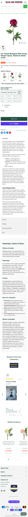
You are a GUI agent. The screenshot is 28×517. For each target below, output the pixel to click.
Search (14, 514)
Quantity (3, 110)
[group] (8, 441)
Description (5, 138)
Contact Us (3, 486)
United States (13, 496)
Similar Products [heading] (14, 422)
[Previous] (2, 394)
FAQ (3, 232)
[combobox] (12, 6)
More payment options (14, 127)
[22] (3, 48)
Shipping (4, 224)
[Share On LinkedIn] (7, 133)
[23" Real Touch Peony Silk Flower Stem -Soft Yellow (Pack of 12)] (8, 433)
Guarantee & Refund (6, 228)
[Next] (25, 394)
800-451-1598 (4, 484)
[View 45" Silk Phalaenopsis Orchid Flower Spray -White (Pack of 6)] (19, 410)
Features (4, 219)
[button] (11, 393)
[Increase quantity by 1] (13, 114)
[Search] (25, 6)
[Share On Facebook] (2, 133)
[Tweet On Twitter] (4, 133)
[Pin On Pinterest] (10, 133)
